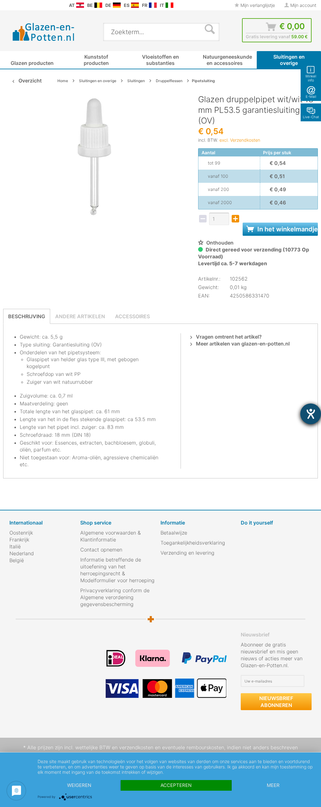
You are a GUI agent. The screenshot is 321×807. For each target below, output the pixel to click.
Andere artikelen (80, 316)
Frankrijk (19, 539)
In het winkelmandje (287, 229)
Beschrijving (26, 316)
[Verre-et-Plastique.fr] (153, 5)
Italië (15, 546)
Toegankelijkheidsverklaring (192, 543)
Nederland (21, 553)
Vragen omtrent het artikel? (228, 337)
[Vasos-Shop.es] (135, 5)
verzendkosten (136, 747)
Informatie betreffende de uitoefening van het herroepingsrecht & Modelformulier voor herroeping (117, 569)
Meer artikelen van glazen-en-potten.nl (242, 343)
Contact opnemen (101, 549)
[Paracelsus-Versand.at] (80, 5)
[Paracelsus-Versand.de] (117, 5)
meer (273, 785)
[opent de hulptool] (310, 414)
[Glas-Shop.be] (98, 5)
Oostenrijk (21, 533)
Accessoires (132, 316)
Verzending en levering (187, 553)
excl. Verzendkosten (239, 140)
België (16, 560)
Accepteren (176, 785)
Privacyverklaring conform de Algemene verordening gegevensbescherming (115, 597)
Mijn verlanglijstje (257, 5)
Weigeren (79, 785)
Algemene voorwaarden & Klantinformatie (110, 536)
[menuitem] (6, 5)
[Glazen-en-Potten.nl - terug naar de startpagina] (44, 32)
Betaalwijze (173, 533)
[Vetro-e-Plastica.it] (169, 5)
